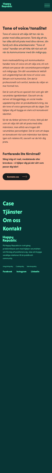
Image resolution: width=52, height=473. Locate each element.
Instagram (21, 271)
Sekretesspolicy (31, 266)
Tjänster (12, 212)
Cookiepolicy (20, 266)
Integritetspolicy (8, 266)
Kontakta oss (13, 176)
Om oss (11, 220)
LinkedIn (35, 271)
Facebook (7, 271)
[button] (47, 5)
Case (8, 203)
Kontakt (12, 228)
